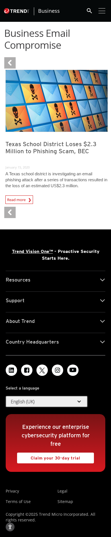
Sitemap (65, 501)
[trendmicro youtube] (73, 370)
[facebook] (26, 370)
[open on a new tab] (42, 370)
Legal (62, 491)
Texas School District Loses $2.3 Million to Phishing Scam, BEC (50, 147)
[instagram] (57, 370)
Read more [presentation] (16, 199)
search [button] (89, 10)
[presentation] (56, 101)
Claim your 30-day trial (48, 456)
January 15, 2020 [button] (17, 167)
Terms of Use (18, 501)
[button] (47, 401)
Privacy (12, 491)
